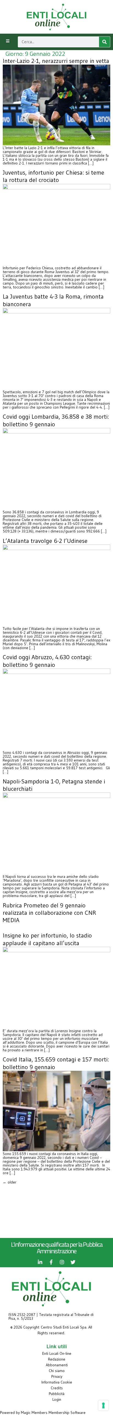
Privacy (56, 1376)
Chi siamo (57, 1370)
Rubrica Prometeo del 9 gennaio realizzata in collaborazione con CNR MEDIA (49, 913)
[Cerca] (104, 42)
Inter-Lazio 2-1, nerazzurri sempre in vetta (56, 61)
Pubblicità (56, 1393)
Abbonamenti (57, 1364)
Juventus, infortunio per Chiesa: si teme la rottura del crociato (53, 176)
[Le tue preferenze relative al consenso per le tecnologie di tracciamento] (103, 1405)
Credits (57, 1387)
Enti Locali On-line (56, 1353)
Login (56, 1399)
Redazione (56, 1359)
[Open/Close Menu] (7, 41)
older (9, 1182)
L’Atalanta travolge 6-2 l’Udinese (45, 541)
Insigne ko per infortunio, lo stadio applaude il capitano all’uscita (47, 939)
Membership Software (67, 1412)
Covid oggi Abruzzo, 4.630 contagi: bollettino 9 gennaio (47, 660)
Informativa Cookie (56, 1382)
